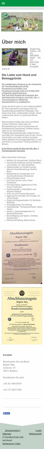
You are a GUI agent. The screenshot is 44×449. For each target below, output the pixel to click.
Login (39, 430)
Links (17, 443)
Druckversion (12, 430)
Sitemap (6, 434)
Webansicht (35, 434)
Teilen (7, 413)
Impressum (8, 443)
